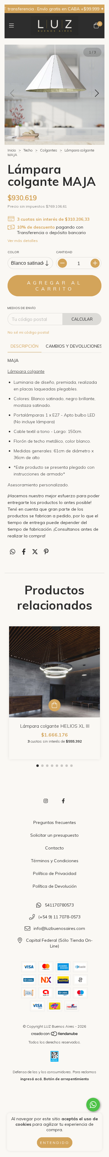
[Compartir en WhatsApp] (13, 551)
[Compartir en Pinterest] (46, 551)
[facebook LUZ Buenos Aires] (63, 800)
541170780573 (59, 905)
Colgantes (48, 150)
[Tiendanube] (55, 1035)
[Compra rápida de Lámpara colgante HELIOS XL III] (54, 705)
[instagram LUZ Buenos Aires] (46, 800)
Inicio (12, 150)
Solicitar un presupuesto (54, 835)
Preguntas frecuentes (54, 822)
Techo (28, 150)
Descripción (24, 346)
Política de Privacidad (54, 873)
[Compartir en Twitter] (35, 551)
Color (13, 252)
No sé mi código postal (28, 332)
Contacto (54, 848)
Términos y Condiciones (54, 860)
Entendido (54, 1142)
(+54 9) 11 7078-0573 (59, 917)
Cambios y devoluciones (74, 346)
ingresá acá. (31, 1079)
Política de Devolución (55, 886)
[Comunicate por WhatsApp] (93, 1104)
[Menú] (13, 26)
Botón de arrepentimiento (66, 1079)
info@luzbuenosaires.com (59, 928)
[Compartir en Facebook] (24, 551)
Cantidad (64, 252)
